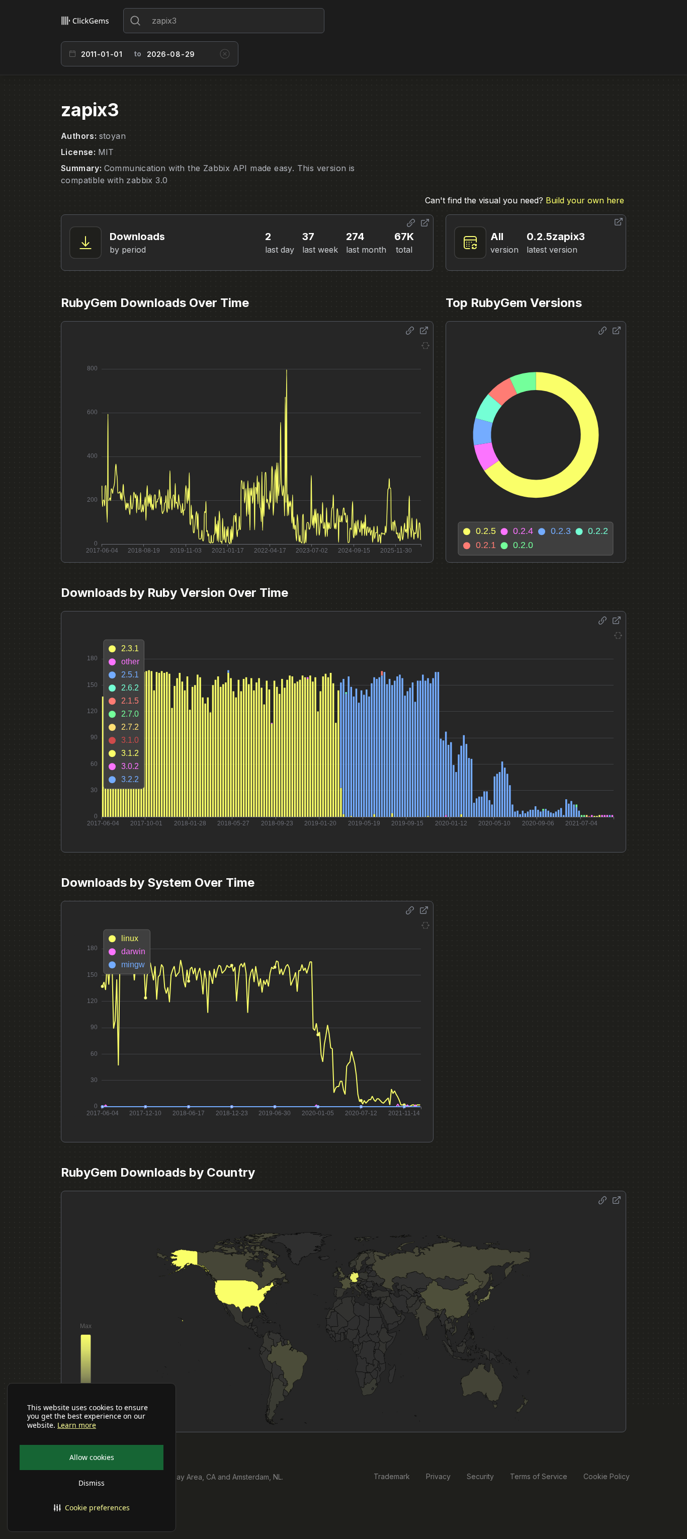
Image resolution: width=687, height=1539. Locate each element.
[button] (91, 1507)
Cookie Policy (606, 1476)
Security (480, 1476)
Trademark (392, 1476)
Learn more (76, 1425)
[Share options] (411, 223)
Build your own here (585, 200)
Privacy (438, 1476)
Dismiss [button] (91, 1483)
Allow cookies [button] (91, 1457)
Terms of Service (538, 1476)
